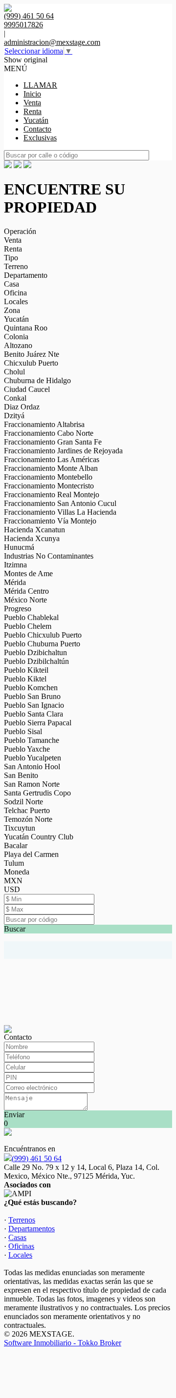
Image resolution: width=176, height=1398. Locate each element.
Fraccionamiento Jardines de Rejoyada (63, 451)
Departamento (25, 275)
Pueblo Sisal (23, 731)
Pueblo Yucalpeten (32, 758)
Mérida (15, 582)
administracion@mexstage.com (52, 42)
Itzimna (15, 565)
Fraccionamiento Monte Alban (51, 468)
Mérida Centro (26, 591)
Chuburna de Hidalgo (37, 380)
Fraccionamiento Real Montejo (51, 494)
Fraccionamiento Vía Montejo (50, 521)
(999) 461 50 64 (37, 1158)
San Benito (21, 775)
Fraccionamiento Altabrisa (44, 424)
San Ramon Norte (32, 784)
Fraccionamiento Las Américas (51, 459)
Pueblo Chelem (27, 626)
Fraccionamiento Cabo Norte (48, 433)
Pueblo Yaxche (27, 749)
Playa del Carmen (31, 854)
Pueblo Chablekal (31, 617)
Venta (32, 102)
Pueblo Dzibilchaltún (36, 661)
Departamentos (31, 1228)
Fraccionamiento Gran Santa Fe (53, 442)
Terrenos (21, 1220)
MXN (13, 880)
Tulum (14, 863)
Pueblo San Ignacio (34, 705)
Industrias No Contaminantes (48, 556)
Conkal (15, 398)
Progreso (17, 608)
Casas (17, 1237)
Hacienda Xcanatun (34, 529)
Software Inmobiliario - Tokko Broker (62, 1343)
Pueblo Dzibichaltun (35, 652)
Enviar (14, 1114)
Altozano (18, 345)
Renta (32, 111)
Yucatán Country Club (38, 837)
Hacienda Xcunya (32, 538)
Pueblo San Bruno (32, 696)
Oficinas (21, 1246)
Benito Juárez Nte (31, 354)
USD (12, 889)
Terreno (16, 266)
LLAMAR (40, 85)
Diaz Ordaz (22, 407)
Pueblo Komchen (31, 687)
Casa (11, 284)
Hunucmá (19, 547)
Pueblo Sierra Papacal (37, 722)
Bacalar (15, 845)
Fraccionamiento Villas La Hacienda (60, 512)
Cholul (14, 372)
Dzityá (14, 415)
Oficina (15, 293)
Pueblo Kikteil (26, 670)
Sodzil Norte (23, 801)
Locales (16, 301)
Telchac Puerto (27, 810)
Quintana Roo (25, 328)
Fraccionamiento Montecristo (49, 486)
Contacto (37, 129)
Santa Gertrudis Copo (37, 793)
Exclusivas (40, 138)
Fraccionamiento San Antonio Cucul (60, 503)
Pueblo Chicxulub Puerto (43, 635)
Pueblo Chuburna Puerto (42, 644)
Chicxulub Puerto (31, 363)
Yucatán (35, 120)
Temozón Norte (28, 819)
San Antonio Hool (32, 766)
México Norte (25, 600)
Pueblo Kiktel (25, 679)
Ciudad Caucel (27, 389)
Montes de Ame (28, 573)
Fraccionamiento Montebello (48, 477)
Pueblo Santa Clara (33, 714)
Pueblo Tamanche (31, 740)
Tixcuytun (19, 828)
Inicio (32, 94)
